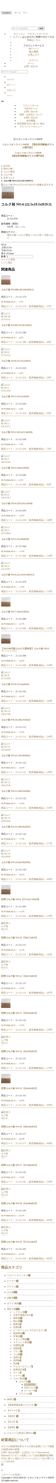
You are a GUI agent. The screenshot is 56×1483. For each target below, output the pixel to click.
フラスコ (12, 1286)
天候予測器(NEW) (23, 1315)
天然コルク (31, 1384)
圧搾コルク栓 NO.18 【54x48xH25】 (19, 1203)
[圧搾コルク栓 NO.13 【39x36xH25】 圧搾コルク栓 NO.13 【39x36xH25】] (5, 1007)
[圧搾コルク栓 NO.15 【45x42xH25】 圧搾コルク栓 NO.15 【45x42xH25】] (5, 1082)
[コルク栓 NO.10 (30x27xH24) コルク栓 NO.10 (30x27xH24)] (5, 714)
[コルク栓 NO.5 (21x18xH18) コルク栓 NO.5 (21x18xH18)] (5, 533)
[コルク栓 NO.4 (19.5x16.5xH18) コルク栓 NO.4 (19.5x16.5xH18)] (5, 497)
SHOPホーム (30, 108)
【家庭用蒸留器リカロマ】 (22, 1405)
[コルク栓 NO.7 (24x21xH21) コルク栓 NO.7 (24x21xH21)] (5, 606)
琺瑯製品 (18, 1345)
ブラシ (17, 1351)
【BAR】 (12, 1422)
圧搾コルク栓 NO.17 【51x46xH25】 (19, 1165)
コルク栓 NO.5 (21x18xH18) (15, 539)
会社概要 (30, 120)
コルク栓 (37, 235)
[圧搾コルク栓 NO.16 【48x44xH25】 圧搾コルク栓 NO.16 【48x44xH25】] (5, 1121)
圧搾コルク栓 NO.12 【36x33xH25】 (19, 976)
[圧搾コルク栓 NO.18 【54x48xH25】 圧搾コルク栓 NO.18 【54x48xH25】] (5, 1197)
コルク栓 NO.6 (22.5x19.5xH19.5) (17, 574)
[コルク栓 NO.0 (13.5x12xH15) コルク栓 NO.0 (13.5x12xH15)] (5, 355)
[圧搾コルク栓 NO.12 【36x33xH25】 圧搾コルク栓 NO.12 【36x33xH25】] (5, 970)
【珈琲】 (12, 1416)
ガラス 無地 (14, 1303)
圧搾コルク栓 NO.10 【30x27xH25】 (19, 937)
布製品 (17, 1327)
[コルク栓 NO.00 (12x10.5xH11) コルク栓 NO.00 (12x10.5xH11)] (5, 319)
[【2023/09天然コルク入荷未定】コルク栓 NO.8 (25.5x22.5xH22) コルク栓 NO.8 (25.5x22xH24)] (5, 643)
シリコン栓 (20, 1312)
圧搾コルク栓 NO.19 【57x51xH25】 (19, 1242)
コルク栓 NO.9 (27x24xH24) (15, 684)
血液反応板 (19, 1369)
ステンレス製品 (22, 1342)
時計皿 (17, 1321)
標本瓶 (17, 1318)
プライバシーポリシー (30, 126)
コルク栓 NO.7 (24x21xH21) (15, 611)
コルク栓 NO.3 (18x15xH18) (15, 468)
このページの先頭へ (11, 1474)
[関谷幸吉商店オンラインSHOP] (2, 1464)
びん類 (12, 1292)
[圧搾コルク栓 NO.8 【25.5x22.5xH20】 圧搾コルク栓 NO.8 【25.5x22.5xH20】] (5, 893)
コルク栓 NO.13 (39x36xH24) (15, 827)
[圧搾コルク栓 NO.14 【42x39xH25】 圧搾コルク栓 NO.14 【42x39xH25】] (5, 1045)
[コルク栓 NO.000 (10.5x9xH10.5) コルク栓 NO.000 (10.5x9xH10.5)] (5, 284)
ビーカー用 (30, 1390)
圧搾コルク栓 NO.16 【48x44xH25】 (19, 1126)
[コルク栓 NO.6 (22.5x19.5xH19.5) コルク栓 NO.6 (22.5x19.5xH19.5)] (5, 569)
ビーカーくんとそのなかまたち (30, 1330)
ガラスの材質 (8, 1446)
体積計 (11, 1399)
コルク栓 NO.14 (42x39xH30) (15, 862)
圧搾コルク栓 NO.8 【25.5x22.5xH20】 (20, 899)
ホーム (16, 12)
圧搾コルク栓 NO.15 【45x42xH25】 (19, 1088)
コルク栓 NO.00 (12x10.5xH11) (16, 325)
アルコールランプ (23, 1366)
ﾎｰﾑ (24, 12)
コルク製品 (24, 235)
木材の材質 (14, 1449)
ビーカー (12, 1281)
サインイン (31, 34)
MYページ (33, 48)
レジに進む (7, 262)
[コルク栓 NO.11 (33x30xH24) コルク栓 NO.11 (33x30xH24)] (5, 749)
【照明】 (12, 1427)
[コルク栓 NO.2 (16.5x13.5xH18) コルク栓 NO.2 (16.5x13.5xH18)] (5, 426)
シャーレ (19, 1375)
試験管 (12, 1298)
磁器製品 (19, 1333)
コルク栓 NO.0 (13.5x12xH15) (16, 361)
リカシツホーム (31, 105)
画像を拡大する (45, 184)
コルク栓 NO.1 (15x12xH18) (15, 396)
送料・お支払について (30, 114)
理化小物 (11, 235)
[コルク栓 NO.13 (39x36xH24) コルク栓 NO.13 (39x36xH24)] (5, 821)
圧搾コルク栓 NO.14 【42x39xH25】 (19, 1051)
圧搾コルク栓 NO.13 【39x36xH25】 (19, 1013)
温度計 (17, 1357)
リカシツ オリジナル (18, 1275)
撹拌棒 (17, 1360)
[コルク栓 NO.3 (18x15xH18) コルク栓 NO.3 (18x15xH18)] (5, 462)
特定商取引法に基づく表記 (31, 123)
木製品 (17, 1336)
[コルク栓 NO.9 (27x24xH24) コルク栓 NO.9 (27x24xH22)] (5, 678)
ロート (17, 1372)
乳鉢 (16, 1363)
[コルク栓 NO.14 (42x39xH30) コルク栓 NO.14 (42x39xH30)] (5, 856)
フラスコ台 (25, 1393)
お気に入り (33, 54)
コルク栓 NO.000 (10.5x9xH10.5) (17, 289)
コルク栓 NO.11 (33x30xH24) (15, 755)
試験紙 (17, 1348)
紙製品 (17, 1324)
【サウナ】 (13, 1410)
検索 (41, 28)
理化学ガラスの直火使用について (32, 1446)
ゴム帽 (17, 1354)
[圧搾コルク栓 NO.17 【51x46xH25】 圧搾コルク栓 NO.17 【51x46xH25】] (5, 1159)
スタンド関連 (21, 1339)
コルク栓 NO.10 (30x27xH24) (15, 720)
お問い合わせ (31, 66)
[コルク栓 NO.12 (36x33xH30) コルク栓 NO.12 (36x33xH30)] (5, 785)
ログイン (17, 37)
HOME (6, 166)
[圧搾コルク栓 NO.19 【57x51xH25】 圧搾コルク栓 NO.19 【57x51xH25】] (5, 1236)
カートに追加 (8, 259)
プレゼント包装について (22, 1455)
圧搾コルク (31, 1387)
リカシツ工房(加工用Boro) (21, 1433)
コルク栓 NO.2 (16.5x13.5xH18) (16, 432)
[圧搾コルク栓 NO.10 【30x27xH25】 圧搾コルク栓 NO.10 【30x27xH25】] (5, 932)
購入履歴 (33, 51)
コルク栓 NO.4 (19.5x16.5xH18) (16, 503)
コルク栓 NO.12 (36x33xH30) (15, 791)
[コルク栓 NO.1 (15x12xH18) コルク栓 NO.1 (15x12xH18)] (5, 390)
